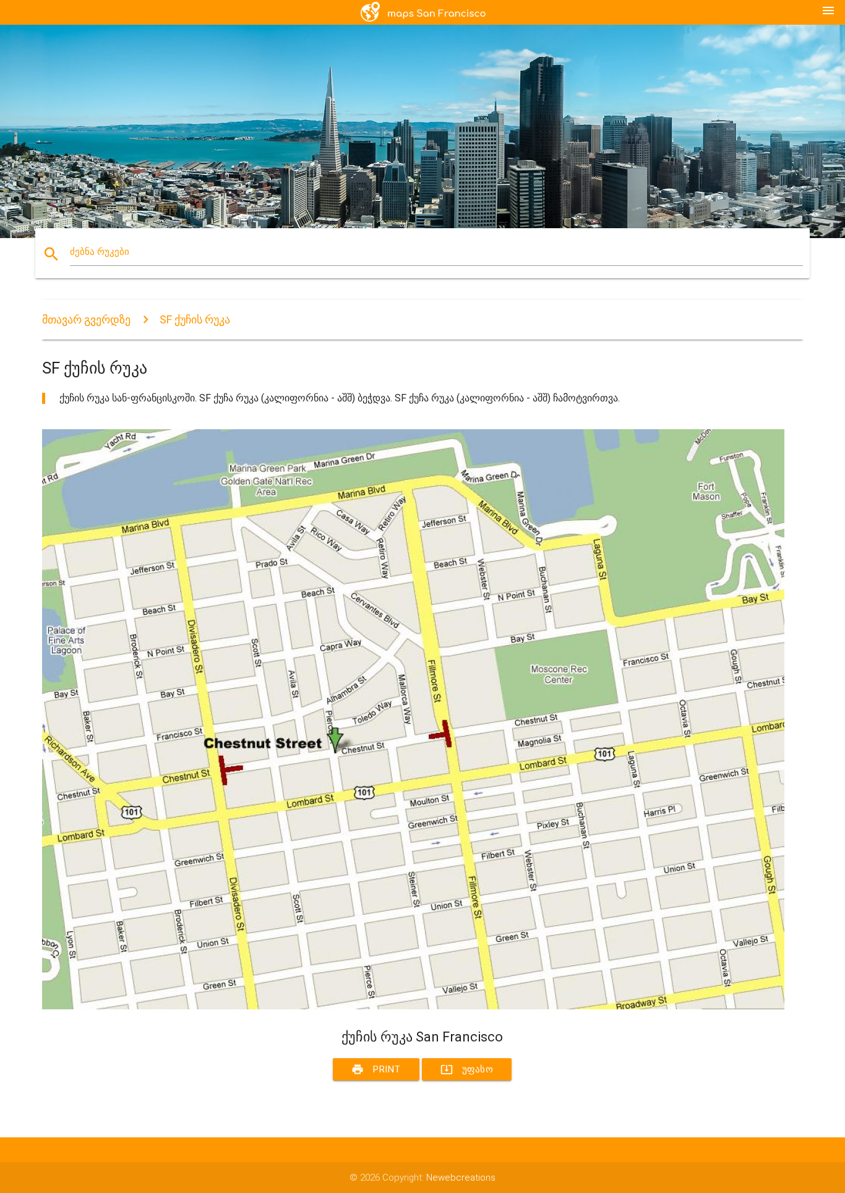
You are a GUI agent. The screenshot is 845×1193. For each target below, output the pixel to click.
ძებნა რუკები (99, 251)
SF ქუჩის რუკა (195, 319)
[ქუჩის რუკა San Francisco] (413, 1006)
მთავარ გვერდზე (86, 319)
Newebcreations (460, 1177)
